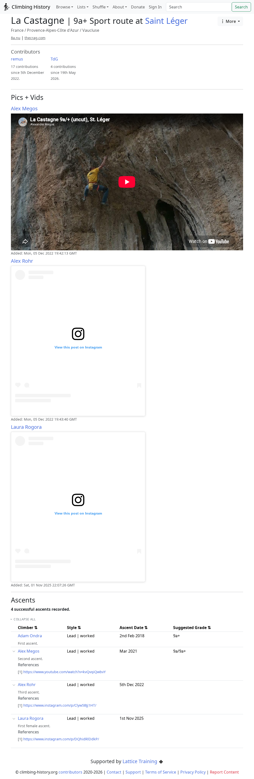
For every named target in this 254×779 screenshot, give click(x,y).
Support (133, 772)
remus (17, 59)
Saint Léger (166, 20)
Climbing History (30, 6)
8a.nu (15, 37)
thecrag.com (35, 37)
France (17, 30)
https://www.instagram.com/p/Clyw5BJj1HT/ (59, 705)
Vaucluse (90, 30)
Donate (138, 7)
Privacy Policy (193, 772)
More (231, 21)
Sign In (155, 7)
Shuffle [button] (99, 7)
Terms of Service (160, 772)
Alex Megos (24, 108)
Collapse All (24, 619)
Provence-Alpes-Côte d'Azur (53, 30)
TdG (54, 59)
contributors (70, 772)
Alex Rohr (22, 261)
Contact (114, 772)
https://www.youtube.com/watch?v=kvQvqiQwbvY (64, 671)
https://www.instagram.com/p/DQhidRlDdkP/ (61, 739)
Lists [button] (81, 7)
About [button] (118, 7)
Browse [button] (63, 7)
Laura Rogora (26, 427)
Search (241, 7)
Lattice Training (141, 761)
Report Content (224, 772)
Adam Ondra (30, 635)
